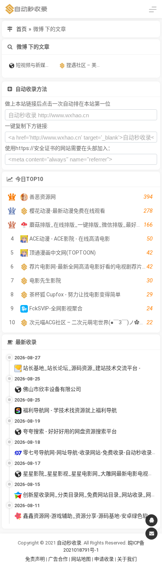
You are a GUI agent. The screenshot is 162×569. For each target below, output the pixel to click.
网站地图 (81, 559)
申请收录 (104, 559)
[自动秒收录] (26, 9)
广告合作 (58, 559)
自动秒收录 (69, 543)
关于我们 (127, 559)
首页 (21, 29)
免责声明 (35, 559)
